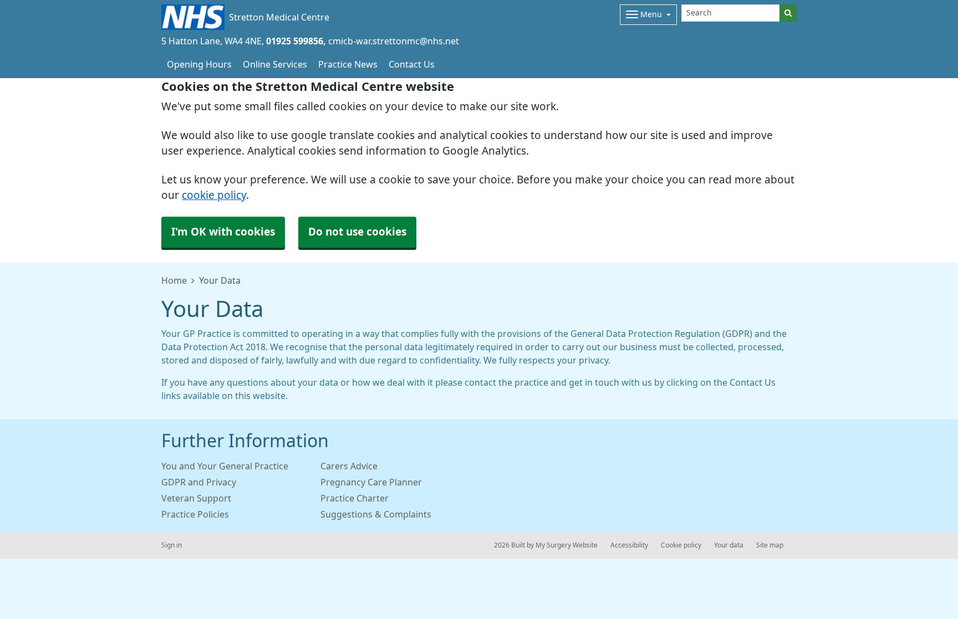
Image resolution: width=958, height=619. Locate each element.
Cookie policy (681, 545)
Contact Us (412, 64)
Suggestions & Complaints (375, 514)
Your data (728, 545)
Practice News (348, 64)
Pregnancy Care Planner (371, 482)
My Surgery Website (567, 545)
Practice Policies (195, 514)
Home (174, 280)
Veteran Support (196, 498)
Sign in (171, 545)
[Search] (788, 13)
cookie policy (214, 195)
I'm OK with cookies (223, 232)
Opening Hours (199, 64)
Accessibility (629, 545)
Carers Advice (349, 466)
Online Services (275, 64)
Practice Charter (354, 498)
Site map (769, 545)
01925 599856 (294, 41)
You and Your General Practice (224, 466)
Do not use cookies (357, 232)
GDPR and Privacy (198, 482)
